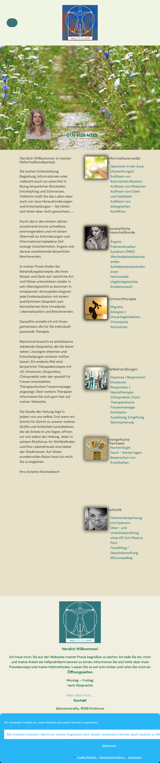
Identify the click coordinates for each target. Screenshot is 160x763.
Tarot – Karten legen (126, 452)
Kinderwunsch (121, 287)
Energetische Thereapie (119, 441)
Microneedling (121, 558)
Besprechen (136, 377)
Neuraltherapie (121, 392)
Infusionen (118, 382)
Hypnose (117, 377)
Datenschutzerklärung (113, 757)
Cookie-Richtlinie (87, 757)
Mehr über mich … (80, 695)
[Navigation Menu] (12, 22)
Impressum (134, 757)
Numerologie (120, 447)
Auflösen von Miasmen (128, 186)
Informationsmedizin (124, 160)
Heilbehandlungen (123, 369)
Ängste (115, 241)
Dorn (136, 397)
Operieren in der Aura (127, 166)
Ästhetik (115, 509)
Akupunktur (119, 387)
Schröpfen (118, 412)
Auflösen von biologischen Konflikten (120, 206)
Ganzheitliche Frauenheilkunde (121, 230)
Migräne (116, 307)
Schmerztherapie (122, 298)
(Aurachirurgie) (122, 171)
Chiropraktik (120, 397)
